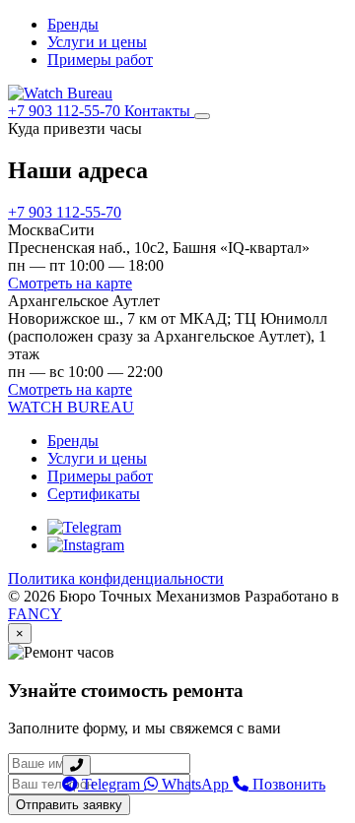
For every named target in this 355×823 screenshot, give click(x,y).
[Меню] (202, 116)
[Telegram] (84, 527)
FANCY (35, 613)
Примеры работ (100, 59)
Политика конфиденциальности (116, 578)
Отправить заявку (69, 804)
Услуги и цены (97, 41)
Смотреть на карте (70, 283)
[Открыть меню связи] (76, 765)
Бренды (73, 24)
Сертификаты (93, 493)
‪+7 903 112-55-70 (66, 110)
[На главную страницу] (60, 93)
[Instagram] (85, 545)
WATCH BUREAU (71, 407)
